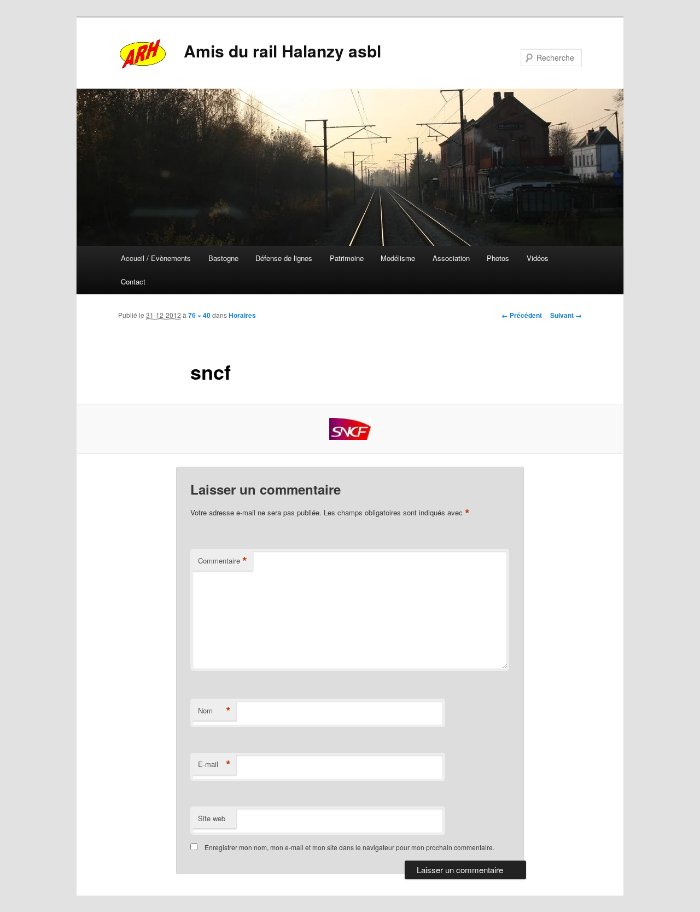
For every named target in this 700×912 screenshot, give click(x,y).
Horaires (242, 315)
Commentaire (222, 561)
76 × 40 (199, 315)
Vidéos (538, 258)
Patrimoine (347, 258)
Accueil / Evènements (156, 258)
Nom (214, 710)
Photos (498, 258)
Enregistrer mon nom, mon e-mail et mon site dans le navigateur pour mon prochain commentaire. (349, 847)
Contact (133, 281)
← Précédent (521, 315)
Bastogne (223, 258)
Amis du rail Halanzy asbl (282, 50)
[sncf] (350, 429)
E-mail (214, 764)
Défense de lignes (283, 258)
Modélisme (398, 258)
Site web (211, 818)
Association (451, 258)
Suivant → (566, 315)
